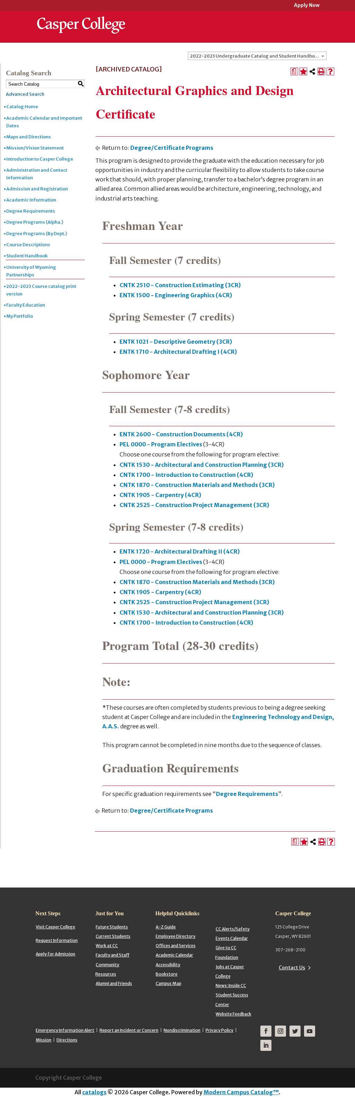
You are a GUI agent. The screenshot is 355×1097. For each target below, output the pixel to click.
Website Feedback (233, 1014)
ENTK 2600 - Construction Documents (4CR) (181, 434)
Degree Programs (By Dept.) (36, 234)
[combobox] (257, 56)
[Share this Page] (312, 71)
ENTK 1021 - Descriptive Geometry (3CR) (176, 341)
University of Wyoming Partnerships (31, 271)
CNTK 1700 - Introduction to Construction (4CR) (186, 474)
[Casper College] (81, 18)
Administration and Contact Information (36, 174)
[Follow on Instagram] (280, 1031)
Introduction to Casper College (39, 159)
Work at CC (107, 945)
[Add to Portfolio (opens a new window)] (303, 71)
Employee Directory (176, 936)
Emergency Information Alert (65, 1030)
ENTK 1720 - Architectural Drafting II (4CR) (180, 551)
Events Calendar (232, 938)
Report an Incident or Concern (128, 1030)
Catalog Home (22, 107)
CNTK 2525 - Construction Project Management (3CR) (194, 505)
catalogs (94, 1092)
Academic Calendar (174, 955)
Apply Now (307, 5)
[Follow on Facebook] (265, 1031)
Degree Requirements (30, 211)
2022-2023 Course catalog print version (41, 290)
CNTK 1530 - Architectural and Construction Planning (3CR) (202, 464)
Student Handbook (26, 256)
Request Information (57, 940)
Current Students (113, 936)
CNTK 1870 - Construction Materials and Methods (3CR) (197, 484)
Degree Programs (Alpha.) (34, 222)
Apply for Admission (55, 954)
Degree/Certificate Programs (171, 147)
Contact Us (292, 968)
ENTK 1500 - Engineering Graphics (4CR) (176, 295)
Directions (67, 1040)
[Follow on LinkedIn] (265, 1045)
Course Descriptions (28, 245)
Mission (43, 1040)
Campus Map (168, 983)
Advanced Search (25, 94)
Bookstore (167, 974)
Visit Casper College (55, 926)
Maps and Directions (28, 137)
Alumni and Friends (114, 983)
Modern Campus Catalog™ (241, 1092)
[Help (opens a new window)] (330, 71)
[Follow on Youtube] (309, 1031)
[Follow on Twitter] (295, 1031)
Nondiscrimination (182, 1030)
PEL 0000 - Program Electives (161, 444)
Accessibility (168, 964)
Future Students (112, 926)
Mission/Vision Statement (35, 148)
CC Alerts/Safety (233, 929)
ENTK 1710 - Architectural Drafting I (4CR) (178, 351)
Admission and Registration (37, 189)
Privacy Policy (219, 1030)
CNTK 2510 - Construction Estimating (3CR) (180, 285)
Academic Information (31, 200)
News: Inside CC (231, 985)
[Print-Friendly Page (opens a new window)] (321, 71)
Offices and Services (176, 945)
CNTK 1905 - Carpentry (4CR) (160, 494)
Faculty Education (25, 305)
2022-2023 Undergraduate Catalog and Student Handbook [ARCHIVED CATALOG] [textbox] (258, 56)
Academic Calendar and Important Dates (44, 122)
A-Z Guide (166, 926)
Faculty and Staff (112, 955)
